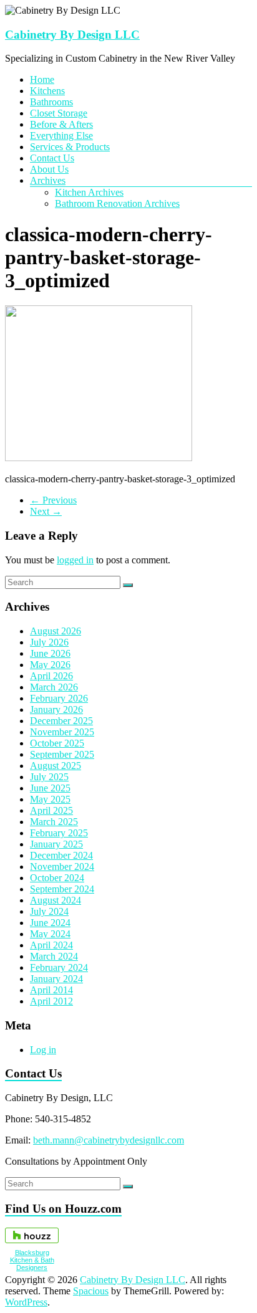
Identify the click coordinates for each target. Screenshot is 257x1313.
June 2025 (50, 788)
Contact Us (52, 158)
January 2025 (56, 844)
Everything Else (61, 135)
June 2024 (50, 922)
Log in (43, 1049)
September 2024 (62, 889)
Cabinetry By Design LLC (72, 34)
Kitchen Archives (89, 192)
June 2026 (50, 653)
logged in (75, 560)
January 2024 (56, 978)
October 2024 (57, 877)
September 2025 (62, 754)
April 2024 (51, 945)
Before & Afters (61, 124)
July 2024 (49, 911)
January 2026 (56, 709)
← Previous (53, 500)
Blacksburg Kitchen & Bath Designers (32, 1260)
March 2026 (54, 687)
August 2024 (55, 900)
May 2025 (50, 799)
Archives (47, 180)
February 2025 (59, 833)
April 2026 (51, 676)
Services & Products (70, 146)
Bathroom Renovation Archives (117, 203)
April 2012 (51, 1001)
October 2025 (57, 743)
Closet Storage (58, 113)
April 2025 (51, 810)
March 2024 (54, 956)
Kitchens (47, 90)
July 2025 (49, 776)
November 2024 (62, 866)
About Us (49, 169)
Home (42, 79)
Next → (46, 511)
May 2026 (50, 664)
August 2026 (55, 631)
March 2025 (54, 821)
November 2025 (62, 732)
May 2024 (50, 934)
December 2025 (61, 720)
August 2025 (55, 765)
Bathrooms (51, 102)
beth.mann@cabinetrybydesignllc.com (108, 1140)
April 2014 (51, 990)
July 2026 (49, 642)
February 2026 (59, 698)
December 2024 (61, 855)
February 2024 (59, 967)
